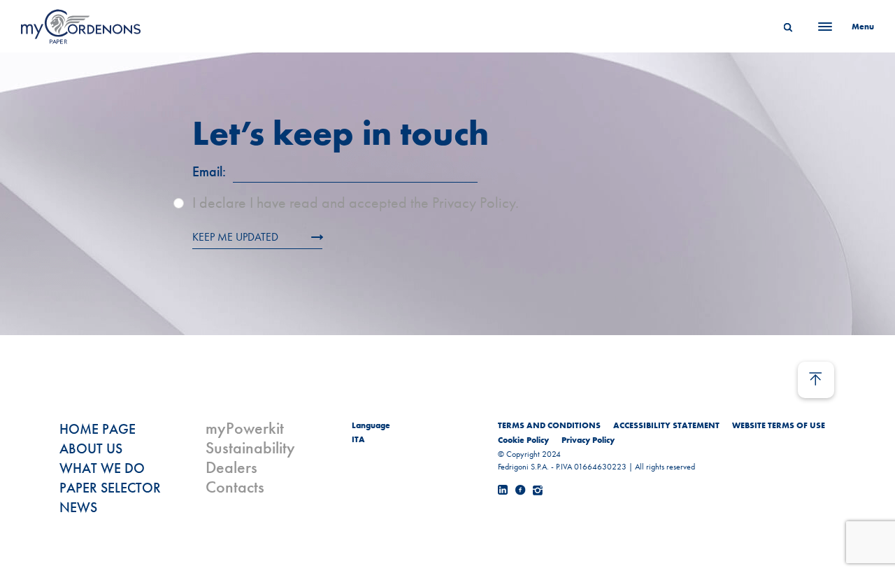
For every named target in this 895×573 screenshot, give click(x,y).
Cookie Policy (523, 440)
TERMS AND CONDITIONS (549, 425)
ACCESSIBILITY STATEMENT (666, 425)
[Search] (788, 26)
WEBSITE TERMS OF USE (778, 425)
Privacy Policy (588, 440)
